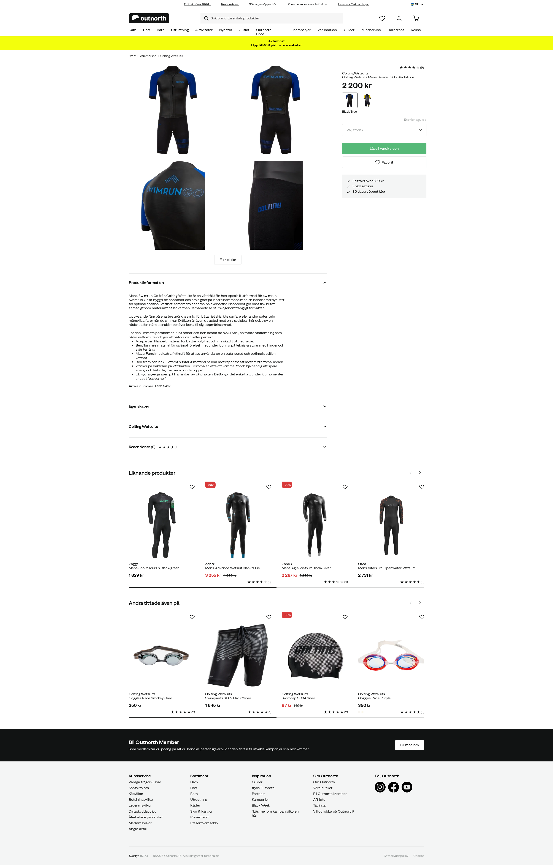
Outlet (244, 30)
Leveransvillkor (140, 805)
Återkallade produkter (146, 817)
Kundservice (371, 30)
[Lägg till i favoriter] (192, 487)
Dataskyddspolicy (142, 811)
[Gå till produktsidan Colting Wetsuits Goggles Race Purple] (391, 655)
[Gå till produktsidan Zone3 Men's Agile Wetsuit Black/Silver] (315, 525)
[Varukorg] (416, 18)
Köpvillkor (136, 794)
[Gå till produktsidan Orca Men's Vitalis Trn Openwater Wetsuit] (391, 525)
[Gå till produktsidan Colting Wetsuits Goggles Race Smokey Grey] (162, 655)
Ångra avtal (137, 829)
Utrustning (180, 30)
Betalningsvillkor (141, 799)
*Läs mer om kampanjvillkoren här (275, 813)
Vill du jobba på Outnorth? (333, 811)
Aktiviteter (204, 30)
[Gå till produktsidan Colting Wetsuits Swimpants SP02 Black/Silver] (238, 655)
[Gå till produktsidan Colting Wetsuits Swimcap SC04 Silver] (315, 655)
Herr (146, 30)
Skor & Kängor (201, 811)
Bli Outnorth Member (330, 794)
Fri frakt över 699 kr (197, 4)
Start (132, 56)
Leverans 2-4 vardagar (353, 4)
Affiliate (319, 799)
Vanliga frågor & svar (145, 782)
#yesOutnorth (263, 788)
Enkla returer (230, 4)
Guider (349, 30)
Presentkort (199, 817)
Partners (258, 794)
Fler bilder (228, 260)
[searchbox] (276, 18)
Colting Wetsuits (171, 56)
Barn (160, 30)
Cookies (418, 855)
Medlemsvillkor (140, 823)
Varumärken (327, 30)
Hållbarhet (396, 30)
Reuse (416, 30)
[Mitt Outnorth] (399, 18)
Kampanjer (302, 30)
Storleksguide (415, 119)
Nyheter (225, 30)
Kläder (195, 805)
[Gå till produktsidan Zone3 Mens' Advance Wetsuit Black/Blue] (238, 525)
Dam (133, 30)
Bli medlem (409, 745)
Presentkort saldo (204, 823)
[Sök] (204, 18)
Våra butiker (322, 788)
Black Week (261, 805)
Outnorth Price (264, 32)
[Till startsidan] (149, 18)
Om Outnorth (324, 782)
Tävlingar (320, 805)
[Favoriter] (382, 18)
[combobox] (271, 18)
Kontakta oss (139, 788)
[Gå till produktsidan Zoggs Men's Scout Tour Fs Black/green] (162, 525)
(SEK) (138, 855)
